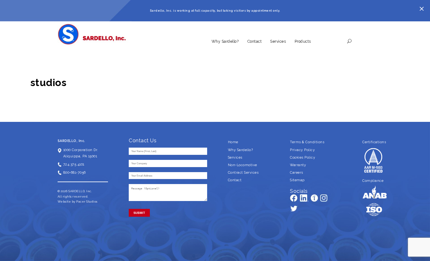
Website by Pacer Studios (78, 201)
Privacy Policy (302, 150)
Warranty (298, 165)
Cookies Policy (302, 157)
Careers (296, 172)
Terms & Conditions (307, 142)
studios (48, 82)
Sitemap (297, 180)
